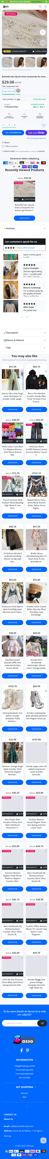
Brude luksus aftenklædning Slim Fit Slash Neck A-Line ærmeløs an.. (36, 557)
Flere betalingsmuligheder (36, 138)
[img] (11, 247)
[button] (2, 2)
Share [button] (7, 142)
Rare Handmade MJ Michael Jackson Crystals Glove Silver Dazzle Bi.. (36, 877)
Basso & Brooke (28, 1146)
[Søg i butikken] (40, 6)
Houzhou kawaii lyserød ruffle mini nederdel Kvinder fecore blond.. (12, 663)
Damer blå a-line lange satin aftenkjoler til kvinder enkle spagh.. (12, 396)
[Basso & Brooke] (6, 6)
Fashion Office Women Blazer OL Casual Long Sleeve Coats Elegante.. (36, 930)
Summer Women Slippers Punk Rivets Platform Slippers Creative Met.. (12, 877)
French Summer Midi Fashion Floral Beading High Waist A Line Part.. (12, 504)
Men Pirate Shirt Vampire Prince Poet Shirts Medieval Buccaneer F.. (12, 823)
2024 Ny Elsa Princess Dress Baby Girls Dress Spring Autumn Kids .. (12, 982)
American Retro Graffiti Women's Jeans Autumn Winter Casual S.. (36, 450)
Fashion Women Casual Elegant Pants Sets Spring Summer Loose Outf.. (36, 823)
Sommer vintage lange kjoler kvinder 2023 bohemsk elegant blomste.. (12, 770)
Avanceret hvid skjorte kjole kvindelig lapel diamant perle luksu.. (12, 609)
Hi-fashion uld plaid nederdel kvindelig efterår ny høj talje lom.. (13, 557)
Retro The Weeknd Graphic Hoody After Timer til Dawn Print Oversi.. (36, 397)
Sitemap (7, 1136)
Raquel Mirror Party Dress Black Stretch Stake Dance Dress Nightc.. (36, 504)
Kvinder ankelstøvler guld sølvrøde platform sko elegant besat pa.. (36, 716)
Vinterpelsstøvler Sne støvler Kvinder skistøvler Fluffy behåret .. (12, 717)
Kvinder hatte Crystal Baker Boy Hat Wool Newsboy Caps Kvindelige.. (36, 610)
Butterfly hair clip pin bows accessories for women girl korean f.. (24, 207)
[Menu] (45, 6)
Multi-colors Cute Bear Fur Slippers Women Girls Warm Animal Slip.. (12, 450)
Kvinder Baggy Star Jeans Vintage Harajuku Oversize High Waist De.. (36, 983)
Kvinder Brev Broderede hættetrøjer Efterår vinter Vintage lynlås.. (36, 663)
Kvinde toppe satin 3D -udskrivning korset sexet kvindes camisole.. (36, 770)
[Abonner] (42, 1023)
